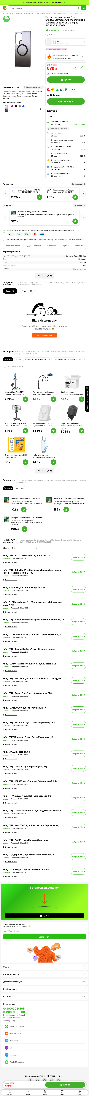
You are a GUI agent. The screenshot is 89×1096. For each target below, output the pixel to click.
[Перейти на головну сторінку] (4, 13)
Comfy (6, 967)
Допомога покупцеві (12, 982)
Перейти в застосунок (87, 400)
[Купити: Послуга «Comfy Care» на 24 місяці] (24, 509)
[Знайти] (83, 7)
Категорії (7, 996)
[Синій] (23, 106)
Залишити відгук (44, 335)
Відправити (44, 937)
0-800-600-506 (14, 1012)
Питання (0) (27, 291)
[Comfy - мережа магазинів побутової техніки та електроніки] (5, 7)
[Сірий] (20, 106)
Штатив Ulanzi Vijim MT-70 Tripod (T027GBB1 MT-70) (28, 191)
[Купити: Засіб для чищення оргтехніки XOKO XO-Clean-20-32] (81, 399)
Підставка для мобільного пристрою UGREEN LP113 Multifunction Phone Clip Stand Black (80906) (64, 191)
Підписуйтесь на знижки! (14, 924)
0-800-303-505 (14, 1008)
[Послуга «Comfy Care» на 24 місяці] (13, 213)
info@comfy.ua (11, 1021)
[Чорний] (16, 106)
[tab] (13, 246)
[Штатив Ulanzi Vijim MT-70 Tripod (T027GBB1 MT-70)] (13, 191)
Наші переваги (10, 989)
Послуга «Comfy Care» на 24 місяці (32, 212)
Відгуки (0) (10, 291)
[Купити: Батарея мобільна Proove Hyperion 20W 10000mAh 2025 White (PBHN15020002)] (53, 430)
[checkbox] (12, 366)
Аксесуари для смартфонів (33, 13)
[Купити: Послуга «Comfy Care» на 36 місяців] (66, 509)
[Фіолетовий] (12, 106)
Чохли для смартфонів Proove (71, 13)
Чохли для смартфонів (52, 13)
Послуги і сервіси (11, 974)
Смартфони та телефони (14, 13)
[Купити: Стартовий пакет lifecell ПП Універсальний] (25, 462)
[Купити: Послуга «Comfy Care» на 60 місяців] (24, 529)
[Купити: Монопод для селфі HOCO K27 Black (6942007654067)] (25, 430)
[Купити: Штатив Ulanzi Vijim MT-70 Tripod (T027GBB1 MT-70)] (25, 399)
